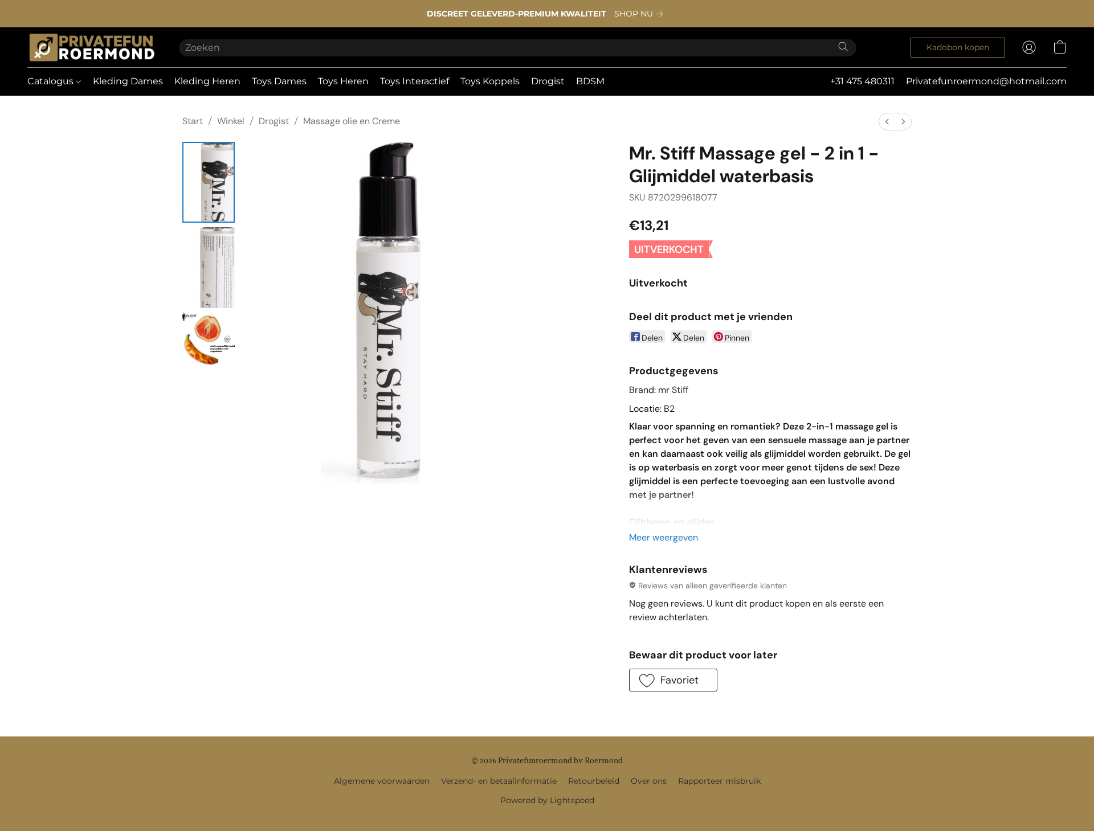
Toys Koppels (490, 81)
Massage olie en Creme (351, 121)
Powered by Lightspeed (547, 800)
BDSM (590, 81)
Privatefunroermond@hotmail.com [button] (986, 81)
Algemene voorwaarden (382, 781)
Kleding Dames (128, 81)
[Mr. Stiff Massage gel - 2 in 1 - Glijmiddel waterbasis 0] (208, 182)
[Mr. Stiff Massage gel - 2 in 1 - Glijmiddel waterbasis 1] (208, 267)
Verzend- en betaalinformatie (499, 781)
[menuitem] (887, 121)
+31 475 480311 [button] (862, 81)
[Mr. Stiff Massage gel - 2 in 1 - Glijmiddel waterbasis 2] (208, 339)
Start (192, 121)
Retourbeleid (593, 781)
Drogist (548, 81)
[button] (91, 47)
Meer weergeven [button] (663, 537)
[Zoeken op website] (843, 47)
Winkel (230, 121)
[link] (640, 14)
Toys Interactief (414, 81)
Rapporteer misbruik (719, 781)
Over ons (649, 781)
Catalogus (51, 81)
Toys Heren (343, 81)
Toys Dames (279, 81)
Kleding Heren (207, 81)
